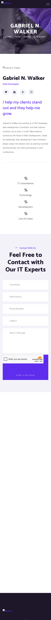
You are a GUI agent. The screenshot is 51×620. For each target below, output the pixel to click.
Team (18, 37)
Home (8, 37)
